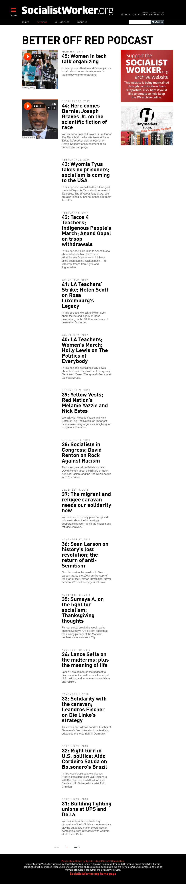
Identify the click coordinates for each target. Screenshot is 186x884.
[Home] (68, 10)
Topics (25, 22)
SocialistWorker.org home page (93, 873)
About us (82, 22)
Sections (42, 22)
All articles (62, 22)
